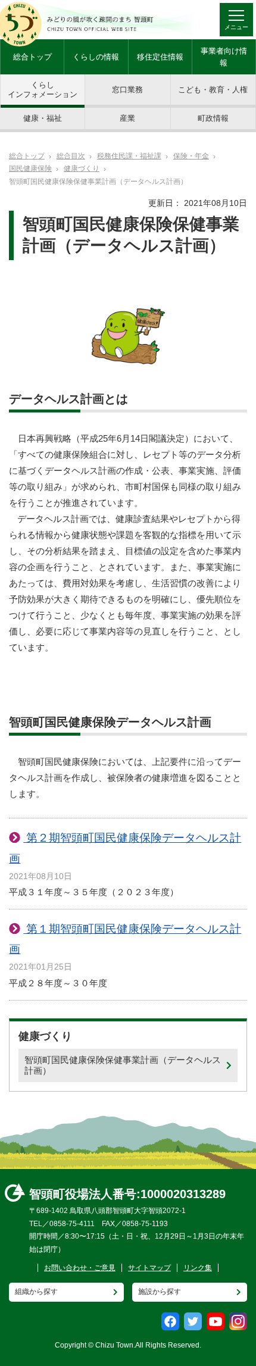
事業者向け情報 (224, 56)
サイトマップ (149, 1268)
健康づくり (81, 168)
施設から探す (159, 1291)
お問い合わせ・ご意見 (79, 1268)
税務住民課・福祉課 (129, 156)
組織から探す (36, 1291)
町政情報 (213, 118)
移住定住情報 (160, 56)
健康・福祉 (42, 118)
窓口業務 (127, 89)
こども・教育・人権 (213, 89)
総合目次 (71, 156)
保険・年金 (191, 156)
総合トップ (32, 56)
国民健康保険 (30, 168)
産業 (127, 118)
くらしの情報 (96, 56)
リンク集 (197, 1268)
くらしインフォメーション (42, 89)
